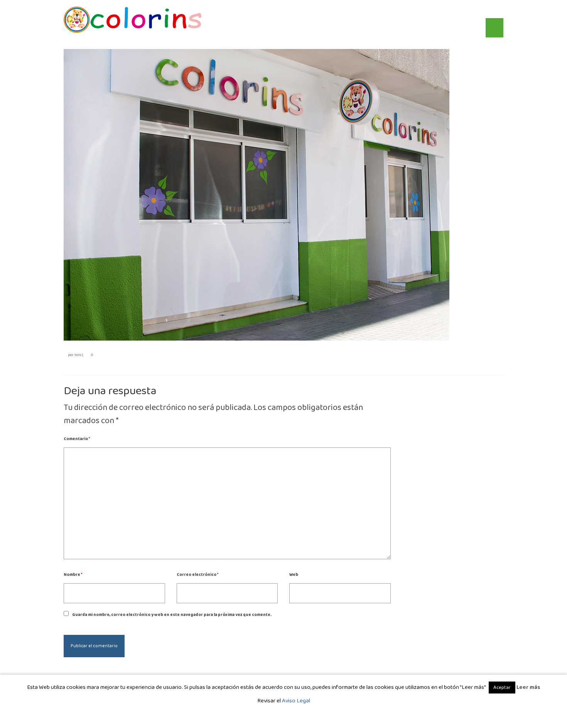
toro (77, 354)
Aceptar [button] (502, 687)
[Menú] (494, 27)
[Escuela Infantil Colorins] (133, 20)
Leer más (528, 687)
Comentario (77, 438)
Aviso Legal (296, 700)
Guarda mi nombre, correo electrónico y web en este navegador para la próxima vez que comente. (172, 614)
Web (293, 574)
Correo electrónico (197, 574)
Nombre (73, 574)
